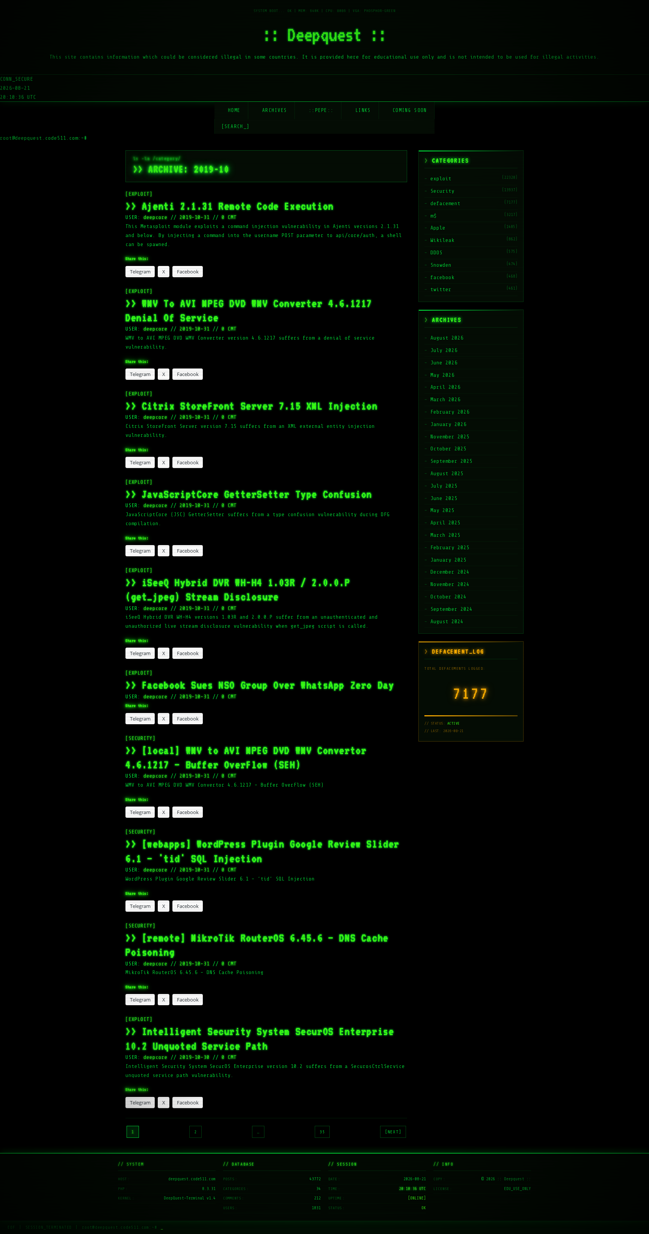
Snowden (440, 265)
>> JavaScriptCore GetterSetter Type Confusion (248, 494)
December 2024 (449, 572)
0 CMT (229, 217)
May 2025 (442, 510)
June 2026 (443, 363)
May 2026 (442, 375)
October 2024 (448, 597)
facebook (442, 277)
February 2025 (449, 547)
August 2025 (446, 473)
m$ (433, 216)
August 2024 (446, 621)
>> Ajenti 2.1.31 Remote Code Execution (229, 206)
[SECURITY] (140, 738)
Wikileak (442, 240)
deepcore (157, 217)
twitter (440, 289)
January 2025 (448, 560)
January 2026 (448, 424)
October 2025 (448, 449)
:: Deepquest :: (324, 34)
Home (234, 110)
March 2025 (445, 535)
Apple (437, 228)
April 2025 (445, 523)
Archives (274, 110)
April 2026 (445, 387)
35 (322, 1131)
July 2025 (443, 486)
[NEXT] (393, 1131)
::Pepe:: (321, 110)
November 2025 (449, 437)
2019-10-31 (195, 217)
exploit (440, 178)
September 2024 (451, 609)
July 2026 (443, 350)
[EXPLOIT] (138, 194)
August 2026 (446, 338)
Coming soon (409, 110)
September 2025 (451, 461)
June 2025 (443, 498)
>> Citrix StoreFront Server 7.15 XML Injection (251, 406)
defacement (445, 203)
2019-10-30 (195, 1057)
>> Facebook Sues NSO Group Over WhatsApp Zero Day (259, 685)
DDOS (436, 252)
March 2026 (445, 399)
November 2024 (449, 584)
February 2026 (449, 412)
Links (363, 110)
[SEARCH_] (236, 126)
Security (442, 191)
